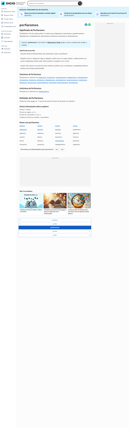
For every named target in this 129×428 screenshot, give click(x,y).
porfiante (55, 220)
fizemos (22, 126)
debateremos (72, 77)
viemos (39, 126)
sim (57, 149)
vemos (75, 126)
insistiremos (83, 80)
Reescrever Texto (54, 42)
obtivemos (23, 130)
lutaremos (32, 80)
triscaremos (51, 77)
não (62, 149)
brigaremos (42, 77)
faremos (40, 130)
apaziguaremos (44, 91)
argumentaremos (43, 83)
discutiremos (32, 83)
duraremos (23, 83)
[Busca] (80, 3)
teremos (58, 130)
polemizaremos (62, 83)
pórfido (55, 231)
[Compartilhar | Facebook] (86, 24)
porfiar (33, 101)
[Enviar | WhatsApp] (89, 24)
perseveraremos (72, 80)
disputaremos (50, 80)
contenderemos (61, 80)
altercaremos (24, 80)
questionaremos (61, 77)
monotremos (59, 141)
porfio (55, 235)
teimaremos (41, 80)
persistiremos (73, 83)
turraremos (53, 83)
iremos (57, 126)
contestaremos (82, 77)
